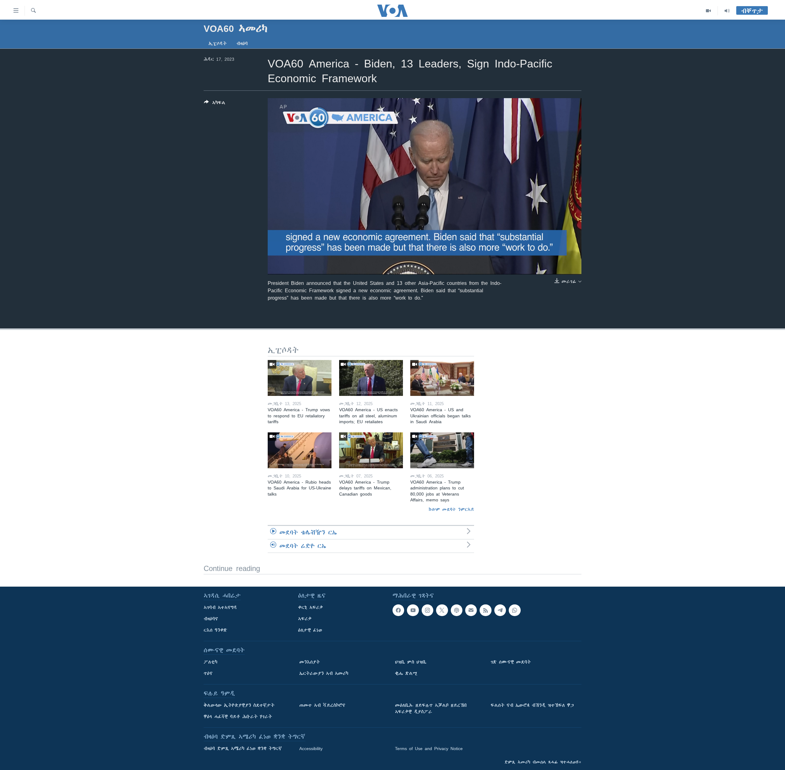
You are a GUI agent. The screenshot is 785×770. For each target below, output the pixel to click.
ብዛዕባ (242, 43)
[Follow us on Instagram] (427, 610)
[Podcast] (456, 610)
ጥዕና (208, 673)
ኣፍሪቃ (305, 619)
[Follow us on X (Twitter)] (442, 610)
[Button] (214, 103)
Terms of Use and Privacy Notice (429, 748)
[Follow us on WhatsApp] (514, 610)
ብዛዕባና (211, 619)
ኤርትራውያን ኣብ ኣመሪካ (323, 673)
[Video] (708, 10)
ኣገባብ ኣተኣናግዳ (220, 607)
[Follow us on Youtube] (413, 610)
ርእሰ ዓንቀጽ (215, 630)
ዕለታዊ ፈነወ (310, 630)
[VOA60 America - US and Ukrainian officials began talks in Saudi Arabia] (442, 378)
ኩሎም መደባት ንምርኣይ (451, 509)
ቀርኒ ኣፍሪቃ (310, 607)
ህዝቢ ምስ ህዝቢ (411, 662)
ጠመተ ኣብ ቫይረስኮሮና (322, 705)
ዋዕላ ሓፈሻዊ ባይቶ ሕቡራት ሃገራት (238, 716)
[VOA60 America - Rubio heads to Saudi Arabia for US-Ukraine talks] (299, 450)
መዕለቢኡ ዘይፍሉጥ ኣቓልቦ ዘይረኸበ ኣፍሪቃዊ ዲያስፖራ (431, 708)
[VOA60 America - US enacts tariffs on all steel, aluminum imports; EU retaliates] (371, 378)
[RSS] (485, 610)
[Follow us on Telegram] (500, 610)
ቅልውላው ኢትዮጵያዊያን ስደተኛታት (239, 705)
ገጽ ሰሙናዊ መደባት (511, 662)
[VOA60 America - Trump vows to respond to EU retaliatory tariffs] (299, 378)
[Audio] (727, 10)
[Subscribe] (471, 610)
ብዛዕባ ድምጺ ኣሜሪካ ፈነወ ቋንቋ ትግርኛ (243, 748)
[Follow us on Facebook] (398, 610)
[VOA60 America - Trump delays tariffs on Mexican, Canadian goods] (371, 450)
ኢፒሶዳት (218, 43)
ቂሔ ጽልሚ (406, 673)
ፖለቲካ (210, 662)
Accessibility (311, 748)
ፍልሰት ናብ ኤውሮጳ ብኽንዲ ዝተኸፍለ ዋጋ (532, 705)
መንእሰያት (309, 662)
